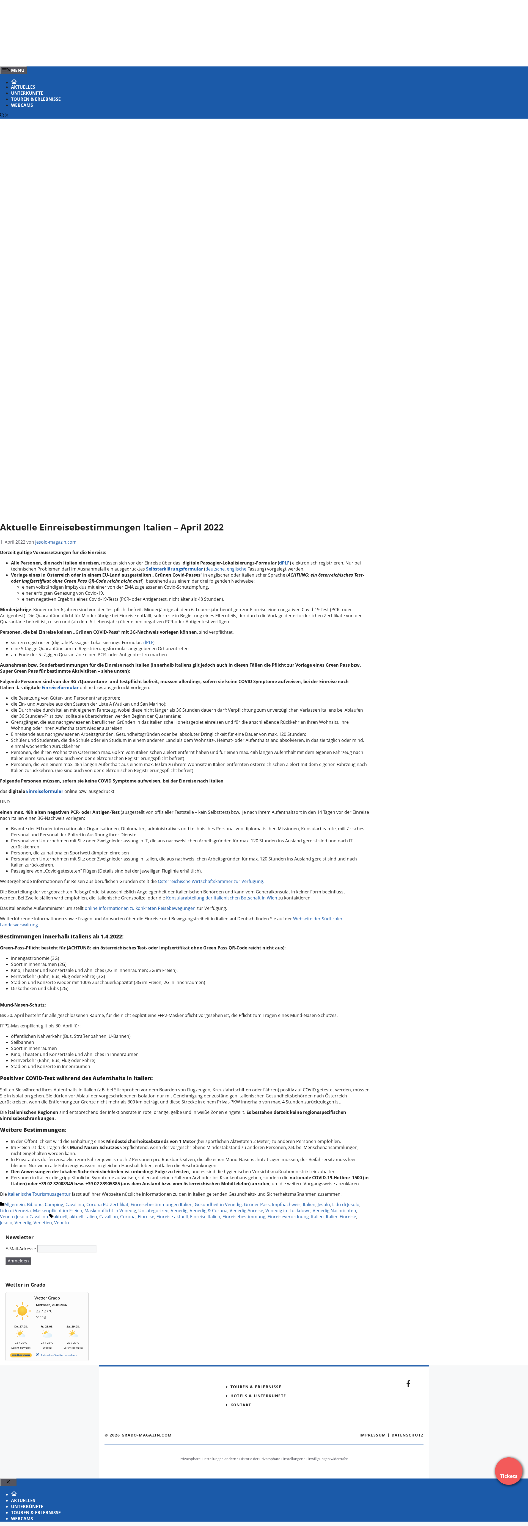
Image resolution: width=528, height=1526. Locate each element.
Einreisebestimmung (243, 1217)
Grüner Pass (257, 1204)
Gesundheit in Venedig (218, 1204)
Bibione (35, 1204)
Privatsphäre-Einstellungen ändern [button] (208, 1458)
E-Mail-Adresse (21, 1249)
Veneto (61, 1223)
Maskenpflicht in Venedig (110, 1211)
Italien (309, 1204)
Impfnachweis (286, 1204)
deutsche (215, 569)
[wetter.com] (21, 1356)
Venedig (179, 1211)
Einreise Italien (205, 1217)
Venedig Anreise (246, 1211)
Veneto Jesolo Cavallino (24, 1217)
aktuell (60, 1217)
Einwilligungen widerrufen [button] (327, 1458)
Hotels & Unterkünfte (258, 1395)
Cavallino (74, 1204)
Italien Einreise (341, 1217)
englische (237, 569)
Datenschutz (408, 1435)
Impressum (372, 1435)
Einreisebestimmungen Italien (162, 1204)
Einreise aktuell (172, 1217)
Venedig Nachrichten (334, 1211)
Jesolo (324, 1204)
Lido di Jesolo (345, 1204)
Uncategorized (153, 1211)
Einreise (146, 1217)
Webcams (22, 105)
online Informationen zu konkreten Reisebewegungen (140, 908)
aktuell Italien (83, 1217)
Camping (54, 1204)
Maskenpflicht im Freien (57, 1211)
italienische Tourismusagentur (39, 1194)
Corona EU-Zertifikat (107, 1204)
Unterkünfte (27, 93)
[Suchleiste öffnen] (4, 116)
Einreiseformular (45, 791)
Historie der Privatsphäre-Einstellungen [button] (271, 1458)
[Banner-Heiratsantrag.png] (111, 56)
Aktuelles (23, 87)
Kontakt (240, 1404)
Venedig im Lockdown (287, 1211)
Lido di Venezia (15, 1211)
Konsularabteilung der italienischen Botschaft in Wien (221, 898)
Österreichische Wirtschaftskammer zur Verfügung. (211, 881)
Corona (128, 1217)
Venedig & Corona (208, 1211)
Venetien (43, 1223)
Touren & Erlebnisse (36, 99)
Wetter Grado (47, 1298)
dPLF (284, 563)
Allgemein (14, 1204)
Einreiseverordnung (288, 1217)
